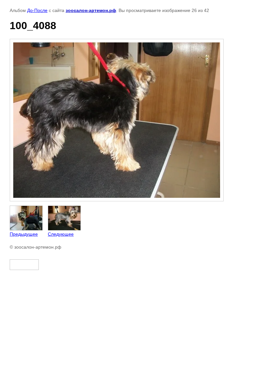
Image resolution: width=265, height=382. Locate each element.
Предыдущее (24, 234)
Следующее (61, 234)
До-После (37, 10)
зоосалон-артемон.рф (91, 10)
